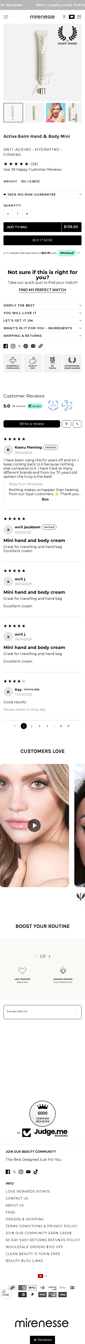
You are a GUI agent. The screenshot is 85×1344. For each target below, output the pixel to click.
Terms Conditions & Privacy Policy (41, 1226)
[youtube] (28, 1171)
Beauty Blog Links (24, 1261)
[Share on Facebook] (6, 346)
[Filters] (66, 424)
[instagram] (21, 1172)
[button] (40, 346)
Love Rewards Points (28, 1191)
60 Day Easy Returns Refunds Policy (43, 1240)
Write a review (31, 424)
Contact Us (17, 1198)
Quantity (12, 205)
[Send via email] (33, 346)
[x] (14, 1172)
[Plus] (27, 214)
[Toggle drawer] (5, 16)
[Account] (64, 17)
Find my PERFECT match (42, 290)
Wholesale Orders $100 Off (34, 1247)
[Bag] (79, 17)
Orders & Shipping (25, 1219)
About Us (15, 1205)
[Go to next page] (69, 726)
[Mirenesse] (42, 16)
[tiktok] (36, 1171)
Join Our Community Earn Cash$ (39, 1233)
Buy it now (42, 240)
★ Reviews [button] (43, 1340)
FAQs (10, 1212)
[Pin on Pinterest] (26, 346)
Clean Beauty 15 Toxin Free (33, 1254)
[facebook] (8, 1172)
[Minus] (8, 214)
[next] (49, 956)
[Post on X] (19, 346)
